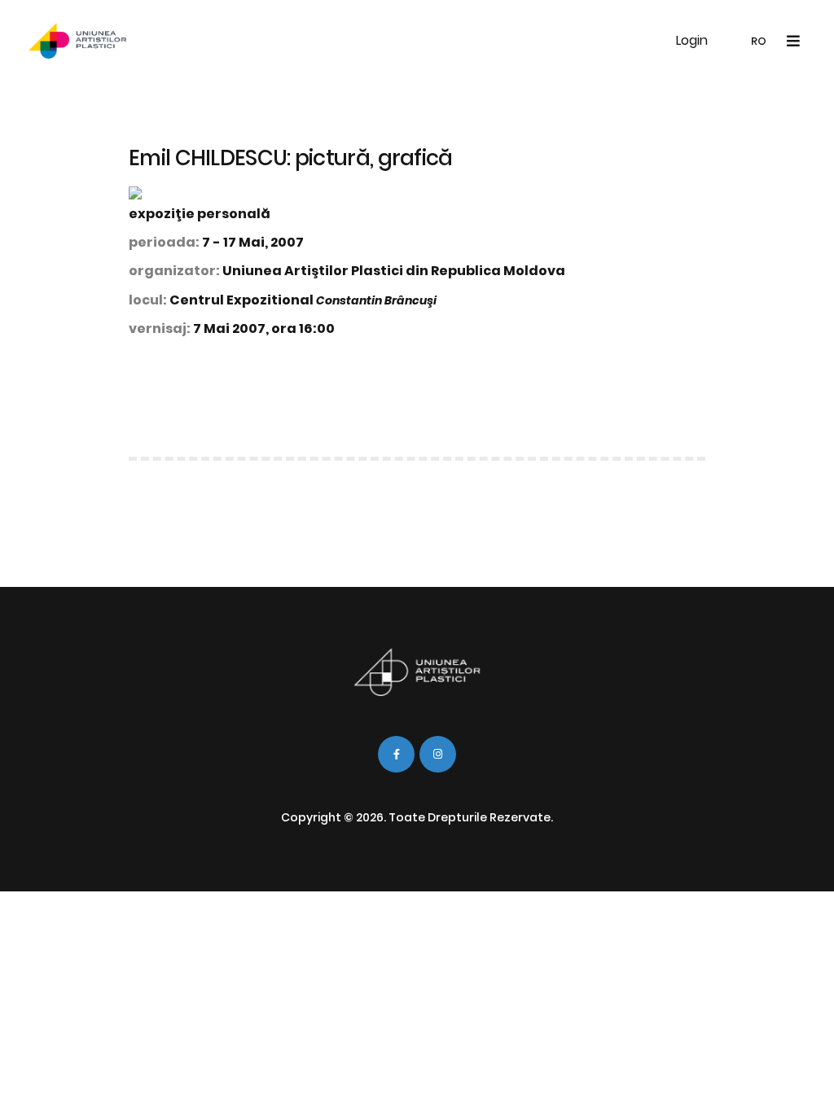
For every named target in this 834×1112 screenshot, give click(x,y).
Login (692, 40)
